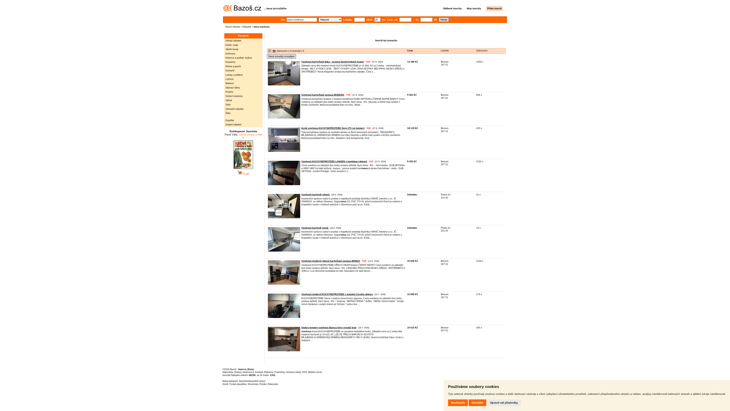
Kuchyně (230, 70)
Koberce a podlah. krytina (238, 58)
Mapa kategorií (230, 381)
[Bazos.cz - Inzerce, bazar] (242, 10)
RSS (304, 372)
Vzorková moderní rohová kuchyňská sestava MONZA (330, 261)
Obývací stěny (232, 87)
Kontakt (259, 372)
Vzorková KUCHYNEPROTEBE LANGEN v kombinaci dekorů (334, 161)
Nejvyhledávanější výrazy (252, 381)
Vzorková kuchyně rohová (315, 194)
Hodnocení (248, 372)
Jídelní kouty (231, 49)
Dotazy (237, 372)
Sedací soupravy (234, 96)
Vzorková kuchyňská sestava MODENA (322, 95)
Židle (228, 113)
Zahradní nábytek (234, 109)
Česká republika (237, 384)
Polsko (263, 384)
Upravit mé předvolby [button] (504, 402)
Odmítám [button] (477, 402)
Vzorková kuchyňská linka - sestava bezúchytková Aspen (332, 62)
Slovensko (253, 384)
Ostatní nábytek (233, 124)
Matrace (229, 83)
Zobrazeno (481, 50)
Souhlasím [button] (458, 402)
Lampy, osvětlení (234, 75)
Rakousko (273, 384)
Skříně (228, 100)
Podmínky (280, 372)
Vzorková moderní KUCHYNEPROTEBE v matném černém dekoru (337, 294)
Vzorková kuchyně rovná (314, 228)
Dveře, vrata (231, 45)
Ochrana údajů (293, 372)
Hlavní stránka (232, 26)
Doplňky (229, 120)
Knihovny (230, 53)
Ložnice (229, 79)
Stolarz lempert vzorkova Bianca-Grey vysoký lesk (328, 327)
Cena (410, 50)
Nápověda (227, 372)
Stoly (228, 104)
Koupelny (230, 62)
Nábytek (247, 26)
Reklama (268, 372)
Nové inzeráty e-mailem (281, 56)
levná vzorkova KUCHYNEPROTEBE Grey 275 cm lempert (332, 128)
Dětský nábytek (233, 40)
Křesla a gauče (233, 66)
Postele (229, 92)
